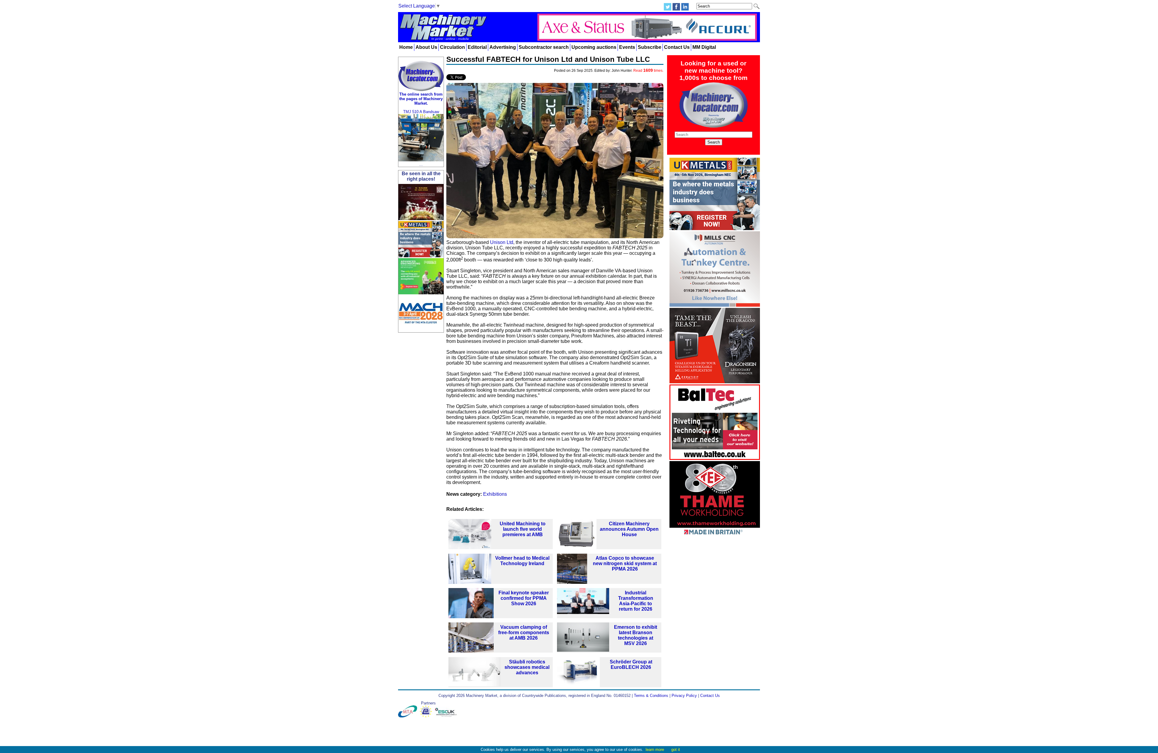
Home (406, 47)
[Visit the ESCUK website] (447, 716)
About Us (426, 47)
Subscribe (649, 47)
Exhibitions (495, 494)
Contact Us (677, 47)
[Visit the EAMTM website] (427, 716)
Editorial (477, 47)
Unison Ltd (501, 242)
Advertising (502, 47)
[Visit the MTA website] (409, 716)
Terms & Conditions (651, 695)
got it (675, 749)
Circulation (452, 47)
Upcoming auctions (593, 47)
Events (627, 47)
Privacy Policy (684, 695)
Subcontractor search (544, 47)
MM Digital (704, 47)
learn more (655, 749)
